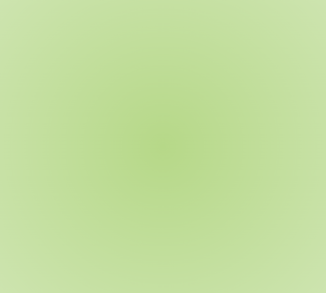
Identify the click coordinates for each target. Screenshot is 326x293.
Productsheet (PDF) (104, 239)
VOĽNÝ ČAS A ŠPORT (100, 40)
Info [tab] (94, 66)
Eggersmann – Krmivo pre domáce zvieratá (109, 46)
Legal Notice (233, 290)
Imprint (224, 290)
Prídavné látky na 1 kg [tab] (153, 66)
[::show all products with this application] (97, 220)
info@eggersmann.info (197, 276)
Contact (171, 15)
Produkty (156, 15)
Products (138, 46)
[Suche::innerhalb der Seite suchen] (228, 6)
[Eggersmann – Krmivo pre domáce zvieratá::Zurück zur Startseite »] (102, 6)
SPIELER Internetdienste (153, 290)
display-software (127, 239)
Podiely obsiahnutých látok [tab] (126, 66)
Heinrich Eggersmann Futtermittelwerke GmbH (118, 290)
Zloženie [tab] (104, 66)
